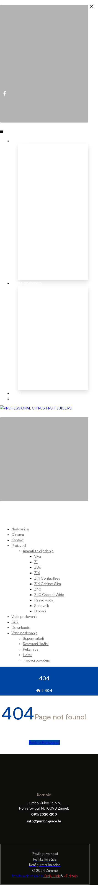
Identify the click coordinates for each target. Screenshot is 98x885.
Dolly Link (51, 876)
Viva (21, 189)
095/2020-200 (44, 814)
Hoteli (24, 339)
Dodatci (26, 248)
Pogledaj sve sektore (38, 378)
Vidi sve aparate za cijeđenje (49, 169)
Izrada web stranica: (27, 876)
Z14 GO (66, 194)
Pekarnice (27, 333)
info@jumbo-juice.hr (44, 821)
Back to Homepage (44, 742)
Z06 (49, 189)
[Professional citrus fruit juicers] (38, 690)
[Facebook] (4, 93)
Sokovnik (27, 242)
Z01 (35, 189)
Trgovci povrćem (34, 365)
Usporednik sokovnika (73, 265)
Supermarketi (31, 319)
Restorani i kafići (34, 327)
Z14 (63, 182)
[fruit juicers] (36, 408)
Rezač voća (29, 236)
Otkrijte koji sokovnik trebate (34, 265)
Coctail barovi (31, 345)
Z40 (78, 182)
